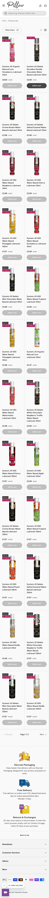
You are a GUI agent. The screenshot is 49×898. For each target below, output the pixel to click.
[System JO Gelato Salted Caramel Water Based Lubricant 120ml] (37, 567)
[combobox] (24, 13)
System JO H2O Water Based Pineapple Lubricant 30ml (11, 356)
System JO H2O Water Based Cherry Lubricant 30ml (36, 183)
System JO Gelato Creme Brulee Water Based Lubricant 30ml (12, 127)
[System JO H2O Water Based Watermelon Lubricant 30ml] (12, 393)
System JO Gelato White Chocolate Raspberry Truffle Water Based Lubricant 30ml (35, 415)
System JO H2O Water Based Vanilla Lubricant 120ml (35, 706)
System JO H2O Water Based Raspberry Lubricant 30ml (11, 184)
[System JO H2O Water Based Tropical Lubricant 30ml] (37, 280)
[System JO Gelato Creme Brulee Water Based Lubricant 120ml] (12, 509)
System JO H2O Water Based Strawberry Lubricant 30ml (36, 242)
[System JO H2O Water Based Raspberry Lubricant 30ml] (12, 163)
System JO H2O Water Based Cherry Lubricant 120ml (11, 473)
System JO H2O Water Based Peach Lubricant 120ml (11, 587)
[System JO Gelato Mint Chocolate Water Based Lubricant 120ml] (12, 686)
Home (4, 20)
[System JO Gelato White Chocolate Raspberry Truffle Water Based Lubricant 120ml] (37, 626)
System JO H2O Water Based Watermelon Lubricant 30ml (9, 414)
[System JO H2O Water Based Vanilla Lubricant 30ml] (12, 626)
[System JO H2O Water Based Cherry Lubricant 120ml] (12, 454)
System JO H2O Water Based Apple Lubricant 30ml (35, 473)
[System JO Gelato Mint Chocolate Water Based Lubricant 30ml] (12, 280)
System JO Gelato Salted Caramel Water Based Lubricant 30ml (36, 127)
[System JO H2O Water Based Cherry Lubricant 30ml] (37, 163)
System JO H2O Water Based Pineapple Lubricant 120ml (11, 242)
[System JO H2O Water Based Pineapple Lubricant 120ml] (12, 221)
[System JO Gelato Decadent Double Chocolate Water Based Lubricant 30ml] (37, 50)
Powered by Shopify (21, 892)
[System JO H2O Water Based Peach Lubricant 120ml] (12, 567)
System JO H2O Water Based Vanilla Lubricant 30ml (11, 645)
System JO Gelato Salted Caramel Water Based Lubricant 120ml (36, 588)
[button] (45, 5)
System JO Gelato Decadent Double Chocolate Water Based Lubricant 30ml (36, 70)
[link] (9, 734)
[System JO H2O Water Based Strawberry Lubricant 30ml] (37, 221)
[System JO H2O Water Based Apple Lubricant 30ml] (37, 454)
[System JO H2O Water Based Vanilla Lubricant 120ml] (37, 686)
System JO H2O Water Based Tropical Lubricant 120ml (36, 529)
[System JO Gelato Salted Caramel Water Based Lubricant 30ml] (37, 108)
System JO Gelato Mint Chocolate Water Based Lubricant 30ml (12, 299)
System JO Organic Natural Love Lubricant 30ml (35, 354)
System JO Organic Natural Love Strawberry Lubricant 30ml (12, 70)
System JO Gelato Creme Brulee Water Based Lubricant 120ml (11, 530)
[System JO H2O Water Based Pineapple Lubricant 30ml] (12, 335)
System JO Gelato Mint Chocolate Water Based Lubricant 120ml (12, 707)
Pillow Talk (11, 892)
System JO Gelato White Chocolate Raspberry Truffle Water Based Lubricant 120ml (35, 648)
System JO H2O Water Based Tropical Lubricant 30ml (36, 299)
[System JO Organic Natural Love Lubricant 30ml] (37, 335)
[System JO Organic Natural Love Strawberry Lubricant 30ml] (12, 50)
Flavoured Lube (13, 20)
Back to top (24, 835)
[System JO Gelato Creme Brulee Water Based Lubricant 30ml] (12, 108)
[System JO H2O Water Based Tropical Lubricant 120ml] (37, 509)
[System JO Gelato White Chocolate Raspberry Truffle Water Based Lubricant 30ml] (37, 393)
